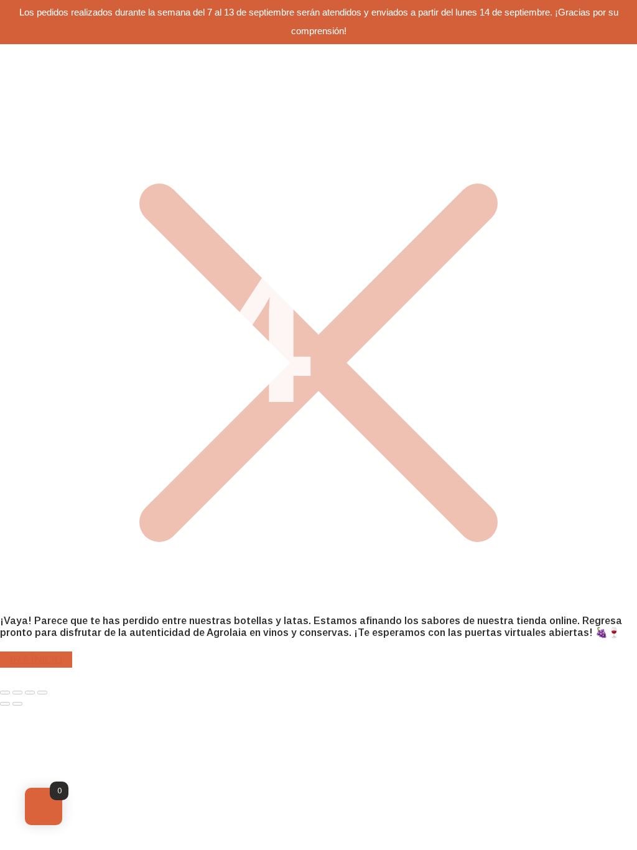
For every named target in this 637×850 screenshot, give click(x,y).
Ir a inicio (36, 659)
